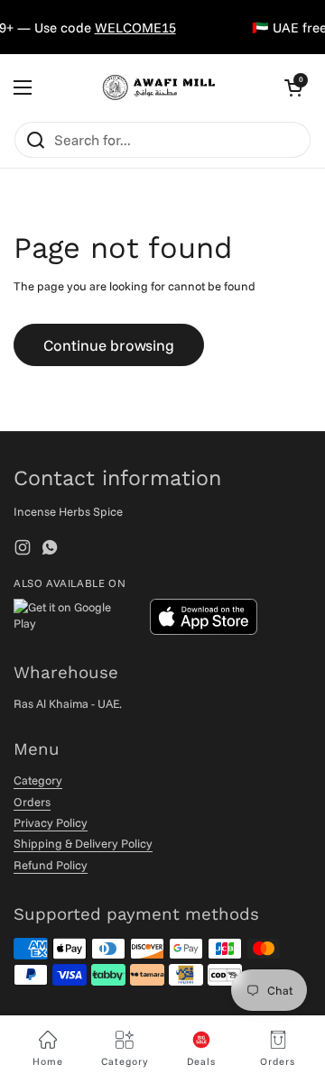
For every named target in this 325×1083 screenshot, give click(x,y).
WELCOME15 (131, 27)
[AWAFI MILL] (158, 87)
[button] (293, 87)
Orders (32, 801)
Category (38, 780)
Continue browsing (108, 344)
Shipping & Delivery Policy (83, 843)
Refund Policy (51, 865)
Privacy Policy (51, 822)
